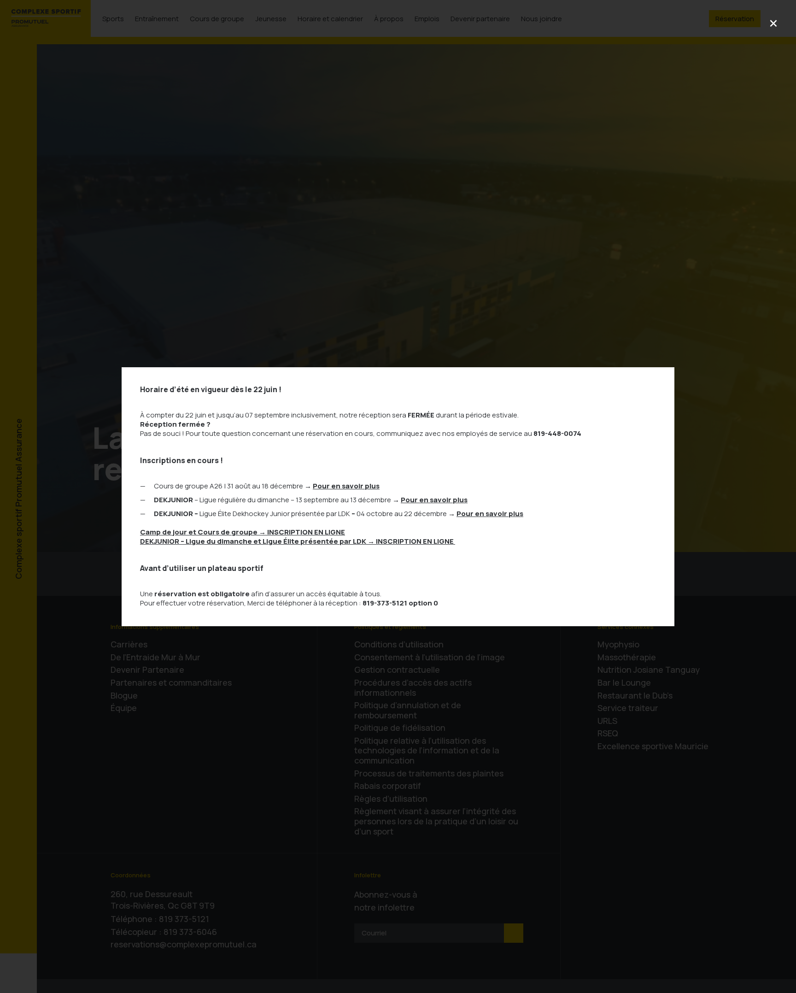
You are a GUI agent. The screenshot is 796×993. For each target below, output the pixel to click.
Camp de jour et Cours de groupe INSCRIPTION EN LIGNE (242, 532)
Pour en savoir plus (346, 486)
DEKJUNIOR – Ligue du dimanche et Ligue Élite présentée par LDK (297, 541)
